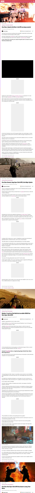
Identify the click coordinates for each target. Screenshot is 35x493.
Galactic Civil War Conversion (17, 95)
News (5, 23)
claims (10, 323)
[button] (32, 31)
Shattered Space (24, 37)
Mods (13, 156)
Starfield (9, 156)
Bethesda (7, 326)
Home (3, 23)
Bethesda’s (10, 96)
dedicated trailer (26, 253)
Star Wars (18, 96)
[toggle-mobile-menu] (33, 1)
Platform (8, 178)
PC (11, 156)
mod (20, 218)
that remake (24, 143)
